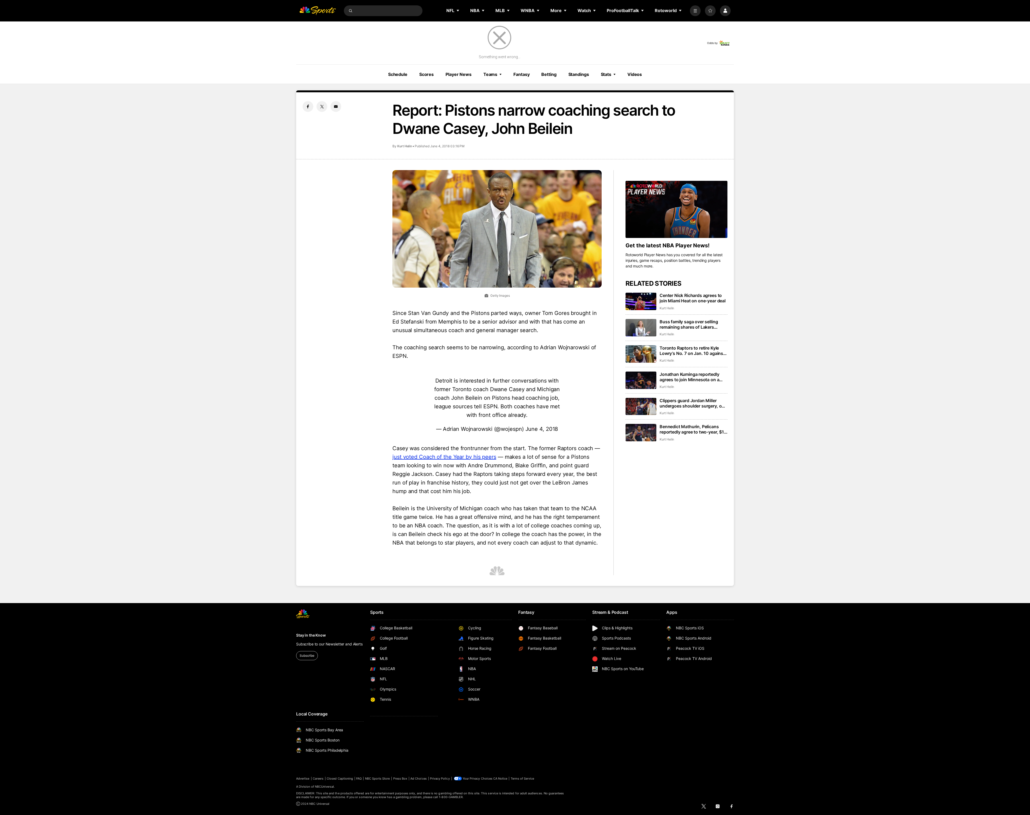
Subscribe (307, 656)
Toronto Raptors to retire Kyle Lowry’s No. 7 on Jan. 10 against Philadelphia (692, 350)
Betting (548, 74)
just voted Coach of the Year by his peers (444, 457)
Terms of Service (522, 778)
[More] (695, 10)
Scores (426, 74)
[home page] (317, 11)
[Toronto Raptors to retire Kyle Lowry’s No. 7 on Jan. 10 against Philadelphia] (641, 354)
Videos (634, 74)
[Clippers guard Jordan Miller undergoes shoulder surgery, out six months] (641, 406)
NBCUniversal (324, 786)
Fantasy (521, 74)
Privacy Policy (440, 778)
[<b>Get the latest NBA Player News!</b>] (676, 209)
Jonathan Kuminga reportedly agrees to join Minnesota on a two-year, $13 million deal (689, 377)
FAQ (359, 778)
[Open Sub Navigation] (458, 10)
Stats (606, 74)
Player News (459, 74)
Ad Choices (418, 778)
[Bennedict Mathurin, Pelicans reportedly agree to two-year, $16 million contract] (641, 432)
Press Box (400, 778)
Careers (318, 778)
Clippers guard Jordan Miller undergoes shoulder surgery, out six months (693, 403)
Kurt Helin (404, 146)
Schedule (397, 74)
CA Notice (500, 778)
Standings (578, 74)
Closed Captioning (340, 778)
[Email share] (335, 106)
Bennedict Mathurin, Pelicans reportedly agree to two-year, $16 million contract (693, 429)
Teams (490, 74)
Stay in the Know (311, 635)
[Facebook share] (308, 106)
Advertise (303, 778)
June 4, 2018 (541, 429)
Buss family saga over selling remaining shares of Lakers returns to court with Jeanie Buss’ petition (693, 324)
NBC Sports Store (377, 778)
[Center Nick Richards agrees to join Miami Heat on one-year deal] (641, 301)
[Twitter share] (322, 106)
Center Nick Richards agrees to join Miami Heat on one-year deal (693, 298)
